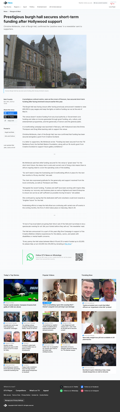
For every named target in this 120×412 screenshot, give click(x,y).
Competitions (21, 390)
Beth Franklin (8, 99)
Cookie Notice (44, 395)
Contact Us (35, 395)
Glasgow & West (15, 11)
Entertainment (42, 7)
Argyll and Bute (9, 132)
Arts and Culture (10, 136)
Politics (32, 7)
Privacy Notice (26, 395)
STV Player (8, 390)
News (5, 11)
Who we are (7, 395)
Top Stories (7, 7)
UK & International (55, 7)
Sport (25, 7)
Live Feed (112, 7)
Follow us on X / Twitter (71, 387)
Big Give (68, 244)
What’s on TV (35, 390)
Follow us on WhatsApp (71, 390)
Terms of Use (16, 395)
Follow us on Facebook (91, 387)
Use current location (101, 3)
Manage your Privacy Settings (14, 400)
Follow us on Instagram (92, 390)
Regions (17, 7)
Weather (81, 3)
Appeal (46, 390)
